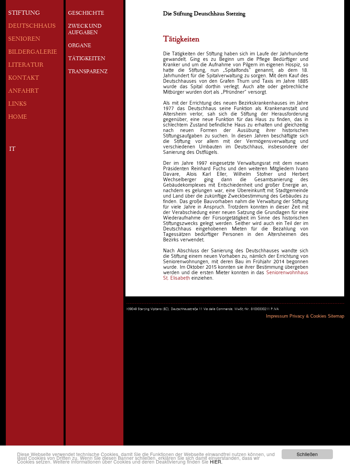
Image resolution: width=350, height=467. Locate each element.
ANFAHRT (23, 91)
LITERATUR (25, 65)
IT (12, 149)
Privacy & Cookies (308, 316)
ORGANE (79, 46)
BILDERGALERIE (32, 52)
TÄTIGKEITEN (86, 59)
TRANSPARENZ (88, 72)
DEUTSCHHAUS (32, 26)
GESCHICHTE (86, 13)
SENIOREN (24, 39)
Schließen (307, 454)
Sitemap (336, 316)
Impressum (277, 316)
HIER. (216, 461)
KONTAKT (23, 78)
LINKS (17, 104)
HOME (17, 117)
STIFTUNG (24, 13)
